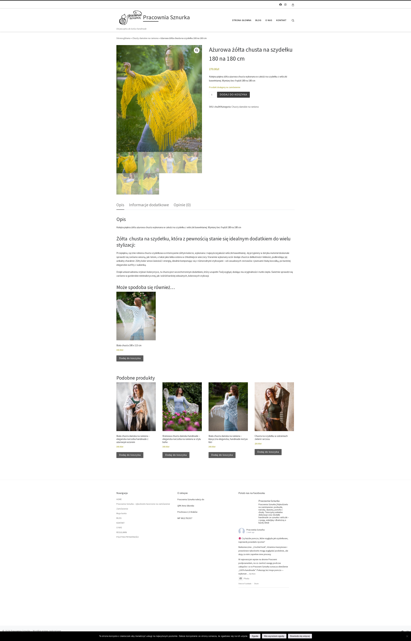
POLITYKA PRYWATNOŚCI (127, 537)
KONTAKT (120, 523)
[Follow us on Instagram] (285, 4)
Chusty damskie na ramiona (145, 38)
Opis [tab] (120, 204)
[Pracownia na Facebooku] (280, 4)
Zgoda (255, 636)
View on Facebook (244, 583)
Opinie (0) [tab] (182, 204)
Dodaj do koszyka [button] (130, 358)
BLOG (119, 518)
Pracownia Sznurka (255, 529)
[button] (197, 50)
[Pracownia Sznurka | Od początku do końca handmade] (129, 17)
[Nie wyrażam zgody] (407, 636)
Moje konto (121, 513)
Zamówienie (122, 508)
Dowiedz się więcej (300, 636)
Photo (246, 578)
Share (256, 583)
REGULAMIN (121, 532)
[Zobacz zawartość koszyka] (293, 4)
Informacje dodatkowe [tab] (149, 204)
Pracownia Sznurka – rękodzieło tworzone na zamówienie (143, 504)
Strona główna (123, 38)
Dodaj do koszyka (233, 94)
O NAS (119, 527)
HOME (119, 499)
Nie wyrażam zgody (274, 636)
